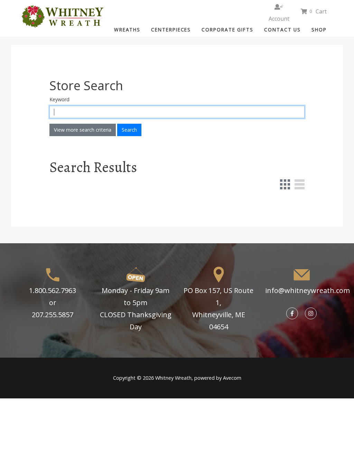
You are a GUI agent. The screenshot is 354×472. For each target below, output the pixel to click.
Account (278, 6)
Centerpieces (171, 29)
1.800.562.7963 (52, 290)
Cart (318, 11)
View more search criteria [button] (82, 129)
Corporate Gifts (227, 29)
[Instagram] (311, 313)
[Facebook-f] (292, 313)
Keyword (59, 99)
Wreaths (127, 29)
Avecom (232, 378)
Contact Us (282, 29)
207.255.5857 (52, 314)
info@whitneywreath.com (307, 290)
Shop (319, 29)
